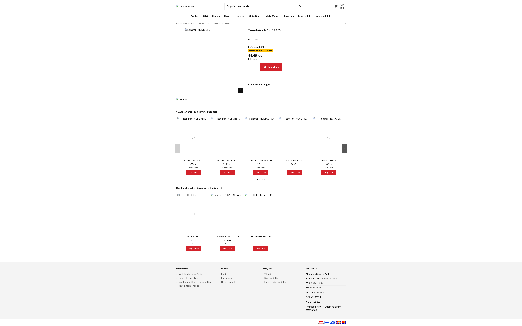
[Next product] (345, 23)
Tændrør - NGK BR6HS (193, 160)
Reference (253, 47)
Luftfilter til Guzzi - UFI (261, 237)
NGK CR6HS (227, 167)
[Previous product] (344, 23)
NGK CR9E (329, 167)
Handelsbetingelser (188, 278)
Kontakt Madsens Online (190, 274)
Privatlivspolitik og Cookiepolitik (194, 281)
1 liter (227, 244)
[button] (257, 179)
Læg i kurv (273, 66)
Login (224, 274)
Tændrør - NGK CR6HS (227, 160)
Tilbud (267, 274)
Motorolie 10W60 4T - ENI (227, 237)
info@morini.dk (317, 283)
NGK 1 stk (261, 167)
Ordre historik (228, 281)
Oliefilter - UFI (193, 237)
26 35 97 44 (319, 292)
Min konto (226, 278)
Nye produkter (271, 278)
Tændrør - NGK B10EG (295, 160)
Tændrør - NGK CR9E (328, 160)
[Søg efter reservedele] (300, 6)
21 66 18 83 (315, 287)
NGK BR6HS (193, 167)
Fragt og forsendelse (188, 285)
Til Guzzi (193, 244)
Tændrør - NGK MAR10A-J (260, 160)
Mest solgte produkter (275, 281)
